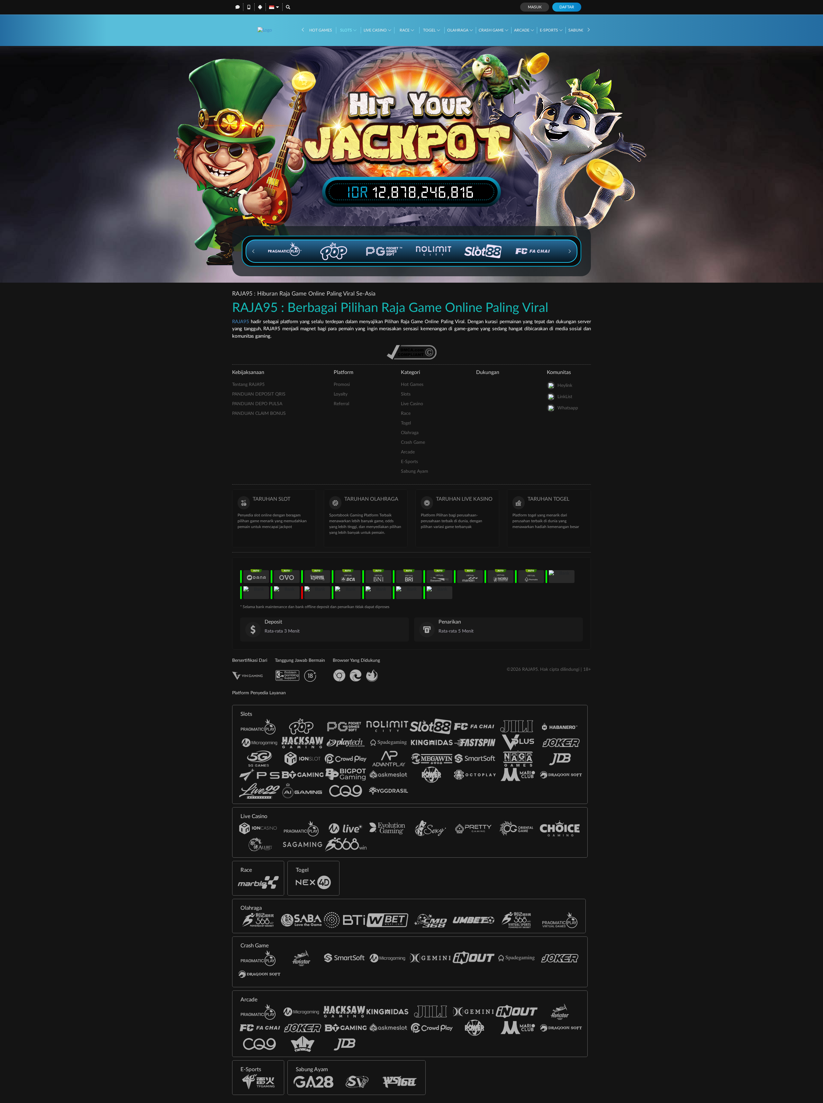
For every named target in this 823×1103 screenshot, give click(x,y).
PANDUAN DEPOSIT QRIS (258, 394)
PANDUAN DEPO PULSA (257, 404)
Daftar (566, 7)
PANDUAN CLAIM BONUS (259, 413)
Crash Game (492, 30)
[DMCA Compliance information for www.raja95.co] (412, 352)
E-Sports (549, 30)
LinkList (564, 397)
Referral (341, 404)
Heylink (564, 385)
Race (405, 30)
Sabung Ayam (414, 471)
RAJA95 (240, 321)
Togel (430, 30)
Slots (346, 30)
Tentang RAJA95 (248, 384)
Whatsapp (567, 408)
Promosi (342, 384)
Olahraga (458, 30)
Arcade (522, 30)
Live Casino (376, 30)
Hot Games (320, 30)
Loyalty (341, 394)
